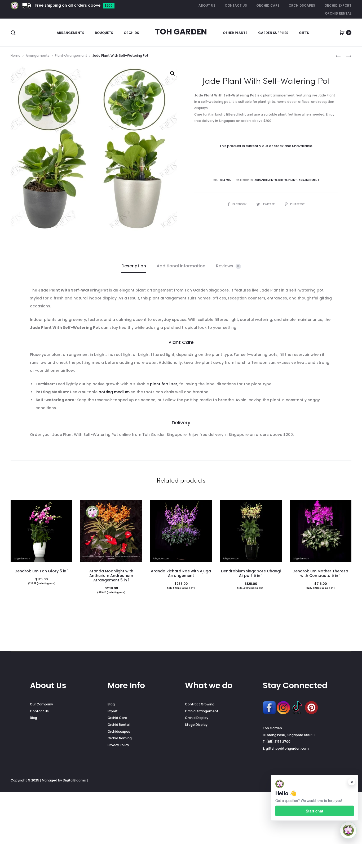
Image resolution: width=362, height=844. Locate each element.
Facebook (239, 204)
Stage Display (196, 724)
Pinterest (297, 204)
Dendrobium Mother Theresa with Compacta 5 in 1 (320, 573)
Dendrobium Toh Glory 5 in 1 (42, 571)
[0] (342, 32)
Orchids (131, 32)
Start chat (314, 811)
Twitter (269, 204)
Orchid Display (196, 717)
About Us (206, 5)
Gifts (304, 32)
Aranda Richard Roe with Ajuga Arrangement (181, 573)
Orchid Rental (338, 13)
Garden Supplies (273, 32)
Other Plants (235, 32)
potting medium (114, 392)
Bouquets (104, 32)
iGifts (282, 180)
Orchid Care (267, 5)
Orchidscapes (302, 5)
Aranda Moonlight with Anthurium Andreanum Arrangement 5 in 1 (111, 575)
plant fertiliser (163, 384)
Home (15, 55)
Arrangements (70, 32)
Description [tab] (133, 266)
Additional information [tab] (181, 266)
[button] (172, 73)
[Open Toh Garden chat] (348, 830)
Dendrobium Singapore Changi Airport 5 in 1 (251, 573)
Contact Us (236, 5)
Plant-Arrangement (71, 55)
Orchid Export (337, 5)
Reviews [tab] (227, 266)
